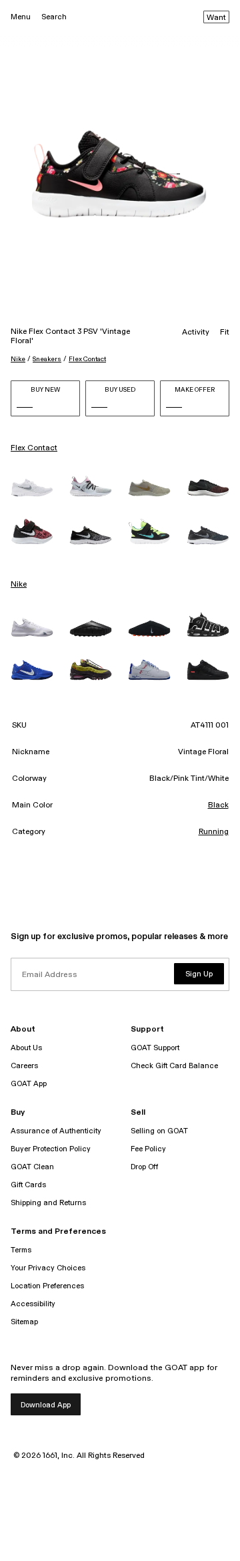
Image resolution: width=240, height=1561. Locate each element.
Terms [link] (21, 1250)
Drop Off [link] (144, 1167)
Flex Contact (87, 359)
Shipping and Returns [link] (48, 1202)
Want (216, 18)
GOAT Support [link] (155, 1048)
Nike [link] (19, 585)
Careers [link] (24, 1065)
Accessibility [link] (33, 1304)
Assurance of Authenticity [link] (56, 1131)
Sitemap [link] (24, 1322)
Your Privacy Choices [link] (48, 1268)
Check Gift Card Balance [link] (174, 1065)
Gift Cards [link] (28, 1185)
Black (218, 805)
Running (214, 832)
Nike (18, 359)
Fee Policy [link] (148, 1149)
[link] (32, 487)
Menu (21, 17)
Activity (195, 333)
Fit (224, 333)
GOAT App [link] (29, 1083)
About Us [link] (26, 1048)
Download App (46, 1405)
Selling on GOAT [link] (159, 1131)
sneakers (47, 359)
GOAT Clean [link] (32, 1167)
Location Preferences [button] (47, 1286)
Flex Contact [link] (34, 448)
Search (54, 17)
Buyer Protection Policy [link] (51, 1149)
